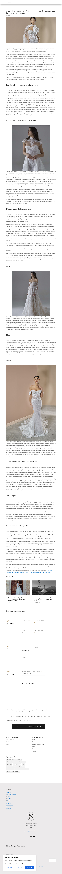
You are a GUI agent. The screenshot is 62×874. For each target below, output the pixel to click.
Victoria (34, 751)
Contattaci (8, 806)
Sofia (33, 748)
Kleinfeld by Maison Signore (38, 744)
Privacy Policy (30, 720)
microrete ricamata (16, 766)
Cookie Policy (40, 867)
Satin (24, 769)
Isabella (34, 742)
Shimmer (8, 771)
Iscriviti (52, 860)
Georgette (9, 766)
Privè (33, 746)
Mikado (23, 766)
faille (23, 764)
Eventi (7, 742)
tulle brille (17, 771)
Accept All (29, 867)
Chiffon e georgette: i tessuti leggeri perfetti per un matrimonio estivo (44, 599)
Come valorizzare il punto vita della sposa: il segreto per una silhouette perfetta (16, 599)
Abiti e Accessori (15, 15)
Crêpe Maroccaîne (17, 764)
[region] (19, 863)
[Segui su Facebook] (28, 836)
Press (7, 744)
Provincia (38, 655)
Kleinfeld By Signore (11, 794)
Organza (8, 769)
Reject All (19, 867)
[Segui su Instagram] (31, 836)
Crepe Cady (9, 764)
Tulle (13, 771)
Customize (9, 867)
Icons (33, 739)
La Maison (8, 803)
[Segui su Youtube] (34, 836)
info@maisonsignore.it (32, 831)
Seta (27, 769)
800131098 (32, 830)
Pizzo (13, 769)
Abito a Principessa (10, 759)
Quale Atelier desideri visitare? (32, 671)
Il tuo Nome (26, 620)
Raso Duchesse (18, 769)
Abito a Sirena (19, 759)
